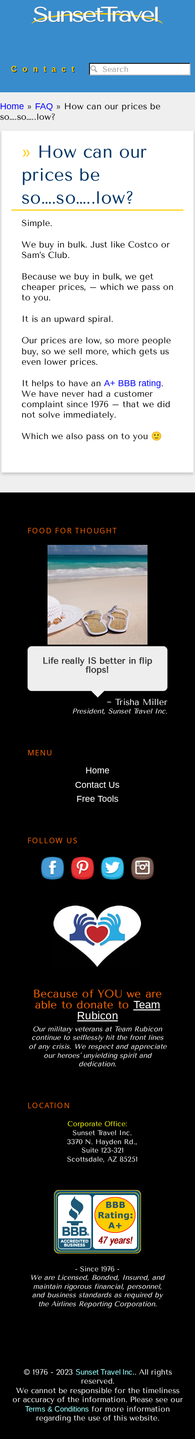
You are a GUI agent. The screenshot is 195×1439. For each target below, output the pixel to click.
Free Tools (97, 799)
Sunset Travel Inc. (97, 26)
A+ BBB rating (132, 383)
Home (98, 770)
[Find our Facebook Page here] (52, 879)
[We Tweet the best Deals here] (112, 879)
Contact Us (97, 785)
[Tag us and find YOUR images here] (142, 879)
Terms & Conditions (57, 1409)
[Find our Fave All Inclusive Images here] (82, 879)
